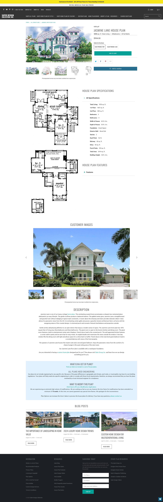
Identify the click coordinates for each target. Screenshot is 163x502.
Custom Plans (82, 16)
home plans (71, 314)
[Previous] (27, 44)
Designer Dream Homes (117, 470)
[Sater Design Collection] (8, 16)
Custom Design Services (32, 486)
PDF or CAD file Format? (32, 480)
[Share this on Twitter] (96, 61)
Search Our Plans (126, 16)
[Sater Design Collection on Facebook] (3, 9)
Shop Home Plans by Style (45, 16)
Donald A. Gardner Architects (118, 476)
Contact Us (28, 9)
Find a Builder (57, 476)
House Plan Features (59, 470)
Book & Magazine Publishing (118, 473)
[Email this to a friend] (110, 61)
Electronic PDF (100, 47)
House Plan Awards (59, 486)
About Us (36, 9)
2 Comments (84, 434)
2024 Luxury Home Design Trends (79, 431)
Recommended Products (32, 466)
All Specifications (93, 98)
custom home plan (64, 352)
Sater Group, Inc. (100, 352)
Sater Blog (57, 463)
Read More (31, 443)
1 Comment (121, 441)
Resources (114, 16)
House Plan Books (59, 490)
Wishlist (48, 9)
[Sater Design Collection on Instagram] (12, 9)
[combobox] (152, 16)
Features (89, 172)
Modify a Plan (105, 16)
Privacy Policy (29, 470)
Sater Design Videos (59, 473)
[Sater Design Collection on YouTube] (6, 9)
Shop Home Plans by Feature (66, 16)
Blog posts (81, 406)
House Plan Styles (59, 466)
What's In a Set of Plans (32, 463)
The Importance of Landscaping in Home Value (44, 432)
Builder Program (58, 480)
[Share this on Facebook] (101, 61)
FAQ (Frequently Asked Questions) (63, 483)
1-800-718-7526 (19, 9)
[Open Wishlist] (160, 499)
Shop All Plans (31, 16)
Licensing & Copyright (31, 473)
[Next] (90, 44)
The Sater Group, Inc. (116, 463)
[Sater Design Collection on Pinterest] (9, 9)
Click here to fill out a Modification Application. (81, 385)
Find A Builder (29, 483)
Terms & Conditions (31, 490)
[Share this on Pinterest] (106, 61)
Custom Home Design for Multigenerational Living (112, 436)
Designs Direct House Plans (118, 466)
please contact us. (116, 396)
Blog (42, 9)
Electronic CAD (112, 47)
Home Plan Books (93, 16)
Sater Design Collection (36, 497)
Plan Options (29, 476)
